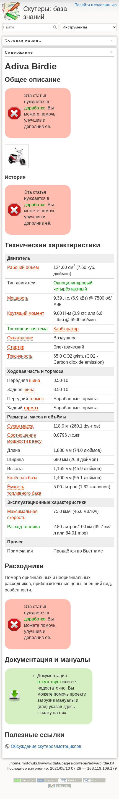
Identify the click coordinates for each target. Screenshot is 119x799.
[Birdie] (17, 156)
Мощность (17, 298)
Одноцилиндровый (72, 283)
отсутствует (49, 681)
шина (34, 380)
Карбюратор (66, 328)
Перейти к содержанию (95, 4)
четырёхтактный (70, 289)
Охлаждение (20, 338)
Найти (55, 27)
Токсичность (19, 356)
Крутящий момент (25, 313)
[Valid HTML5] (71, 780)
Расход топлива (23, 526)
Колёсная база (22, 477)
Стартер (15, 347)
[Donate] (25, 780)
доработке (34, 108)
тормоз (36, 398)
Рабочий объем (23, 267)
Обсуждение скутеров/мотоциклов (46, 746)
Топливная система (27, 328)
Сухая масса (20, 426)
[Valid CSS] (94, 780)
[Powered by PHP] (48, 780)
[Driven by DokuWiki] (59, 785)
